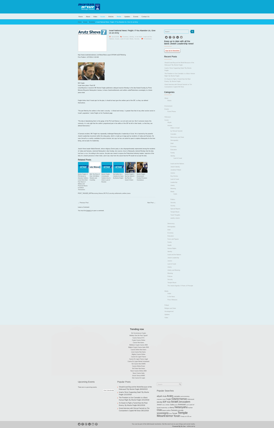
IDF (104, 193)
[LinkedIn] (177, 37)
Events (135, 16)
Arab (164, 396)
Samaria (174, 410)
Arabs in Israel (175, 128)
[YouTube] (181, 37)
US (188, 416)
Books (169, 100)
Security (136, 39)
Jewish (159, 405)
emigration (159, 399)
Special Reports (175, 209)
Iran (169, 402)
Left (169, 407)
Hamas (101, 193)
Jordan (167, 405)
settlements (118, 193)
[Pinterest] (96, 424)
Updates (127, 16)
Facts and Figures (173, 239)
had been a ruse (83, 153)
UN (186, 416)
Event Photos (172, 111)
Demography (174, 140)
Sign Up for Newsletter (172, 50)
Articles (111, 16)
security (111, 193)
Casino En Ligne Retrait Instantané (138, 361)
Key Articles (174, 176)
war (190, 416)
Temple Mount (175, 212)
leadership (164, 407)
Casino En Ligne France (138, 357)
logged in (89, 210)
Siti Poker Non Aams (138, 368)
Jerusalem (184, 401)
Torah (176, 415)
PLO (107, 193)
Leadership (174, 182)
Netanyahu (181, 407)
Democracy (171, 223)
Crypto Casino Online (138, 340)
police (169, 410)
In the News (138, 36)
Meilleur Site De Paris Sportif (138, 335)
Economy (92, 22)
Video (95, 16)
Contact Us (145, 16)
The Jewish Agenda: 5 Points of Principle (180, 285)
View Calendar (107, 390)
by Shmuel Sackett (176, 131)
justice (176, 404)
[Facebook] (170, 37)
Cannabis (173, 134)
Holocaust (168, 117)
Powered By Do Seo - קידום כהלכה (183, 426)
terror (169, 416)
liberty (172, 407)
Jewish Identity (175, 167)
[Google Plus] (174, 37)
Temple (174, 413)
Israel (174, 401)
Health (169, 245)
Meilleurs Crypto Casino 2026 (138, 345)
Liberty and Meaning (174, 270)
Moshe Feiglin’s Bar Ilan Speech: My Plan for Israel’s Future (130, 177)
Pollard (167, 305)
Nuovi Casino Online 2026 (138, 371)
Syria (170, 413)
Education (174, 149)
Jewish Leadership (173, 258)
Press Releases (172, 300)
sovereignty (163, 413)
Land (187, 404)
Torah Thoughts (175, 215)
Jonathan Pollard (176, 170)
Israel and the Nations (177, 163)
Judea (172, 405)
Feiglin (168, 399)
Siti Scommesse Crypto (138, 333)
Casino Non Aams (138, 342)
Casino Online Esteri (138, 366)
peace (164, 410)
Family (173, 153)
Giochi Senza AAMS (138, 375)
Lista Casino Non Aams (138, 352)
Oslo (159, 410)
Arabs (170, 396)
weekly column (175, 218)
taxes (129, 193)
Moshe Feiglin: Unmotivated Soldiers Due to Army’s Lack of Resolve (105, 178)
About (88, 16)
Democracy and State (177, 137)
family (164, 399)
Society (173, 205)
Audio (175, 194)
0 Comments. (148, 39)
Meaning (173, 188)
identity (159, 402)
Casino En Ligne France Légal (138, 359)
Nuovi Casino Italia (138, 373)
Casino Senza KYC (138, 338)
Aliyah (169, 122)
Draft (172, 143)
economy (95, 193)
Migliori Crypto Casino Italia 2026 (138, 347)
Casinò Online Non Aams (138, 349)
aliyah (159, 396)
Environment (168, 106)
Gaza (175, 398)
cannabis (177, 396)
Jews (163, 404)
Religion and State (170, 308)
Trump (182, 416)
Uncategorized (169, 311)
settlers (124, 193)
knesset (182, 404)
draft (181, 396)
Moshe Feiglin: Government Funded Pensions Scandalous (142, 177)
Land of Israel (124, 39)
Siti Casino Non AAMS (139, 364)
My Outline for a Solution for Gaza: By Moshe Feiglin (118, 176)
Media (119, 16)
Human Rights (172, 248)
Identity (131, 36)
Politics (173, 199)
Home (80, 16)
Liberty (173, 185)
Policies (170, 276)
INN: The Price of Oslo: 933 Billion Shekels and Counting (95, 177)
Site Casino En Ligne (138, 378)
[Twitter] (166, 37)
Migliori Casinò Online (138, 354)
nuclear (190, 407)
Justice (173, 173)
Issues (102, 16)
